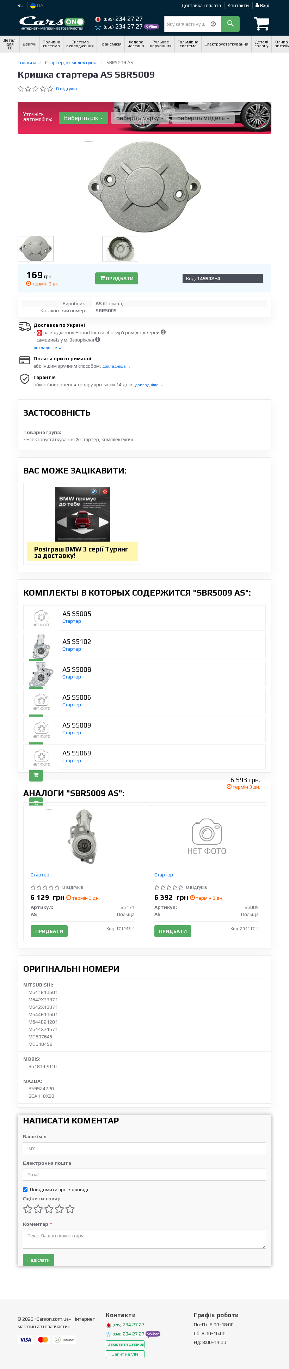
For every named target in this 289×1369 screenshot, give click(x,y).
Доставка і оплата (201, 5)
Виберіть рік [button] (81, 117)
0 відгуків (66, 88)
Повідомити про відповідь (60, 1189)
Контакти (238, 5)
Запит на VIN (125, 1354)
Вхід (264, 5)
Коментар (37, 1224)
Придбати (119, 278)
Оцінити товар (42, 1198)
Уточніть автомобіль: (37, 116)
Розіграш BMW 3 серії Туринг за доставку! (81, 552)
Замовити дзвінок (126, 1344)
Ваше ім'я (35, 1136)
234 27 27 (123, 18)
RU (21, 5)
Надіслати (38, 1260)
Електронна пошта (47, 1163)
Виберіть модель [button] (201, 117)
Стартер (71, 621)
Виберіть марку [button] (138, 117)
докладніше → (47, 347)
